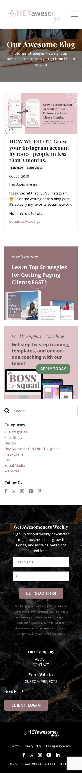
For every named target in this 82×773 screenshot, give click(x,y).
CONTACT (41, 664)
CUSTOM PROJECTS (41, 681)
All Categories (15, 432)
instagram (16, 167)
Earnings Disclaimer (58, 746)
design (10, 443)
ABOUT (41, 659)
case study (13, 437)
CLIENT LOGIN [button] (26, 705)
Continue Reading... (24, 221)
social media (34, 167)
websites (11, 471)
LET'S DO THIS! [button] (41, 593)
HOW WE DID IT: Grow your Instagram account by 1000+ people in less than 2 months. (39, 150)
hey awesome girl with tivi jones (31, 448)
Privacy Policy (32, 746)
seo (7, 460)
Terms (15, 746)
